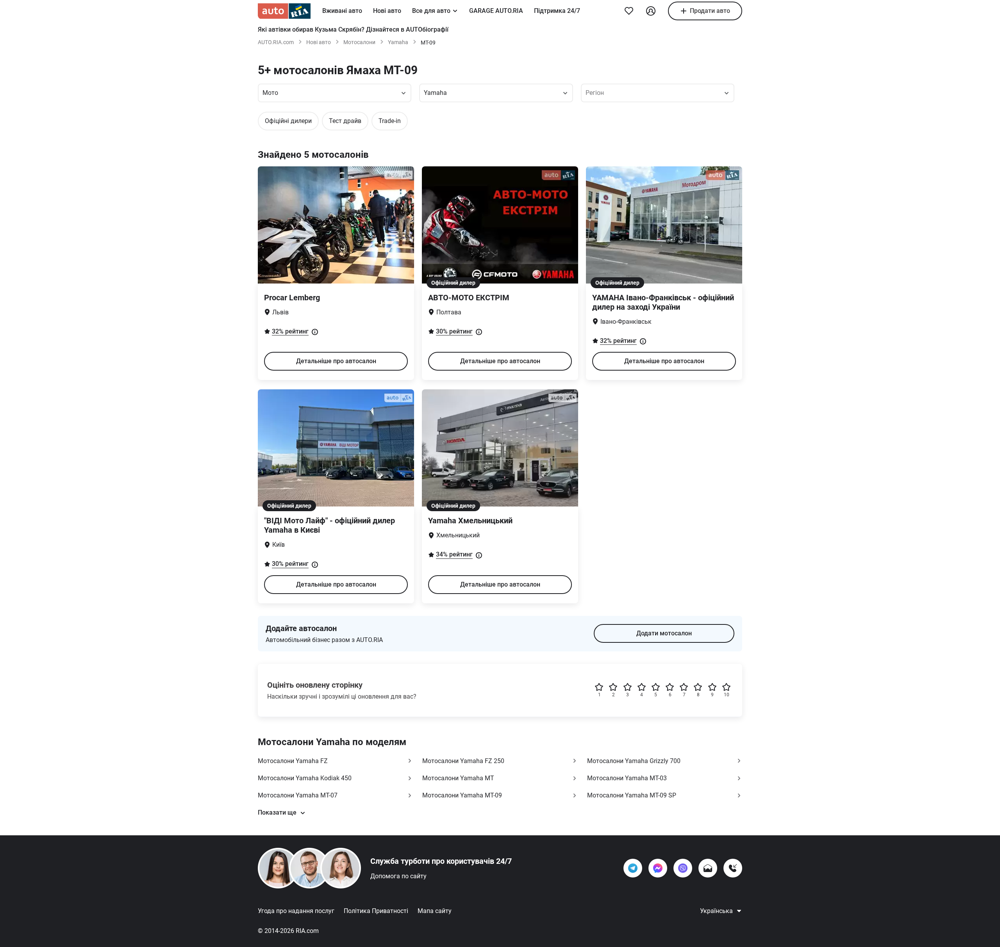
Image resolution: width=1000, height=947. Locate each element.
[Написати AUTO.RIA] (707, 868)
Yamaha (398, 42)
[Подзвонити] (732, 868)
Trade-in (390, 121)
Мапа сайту (435, 911)
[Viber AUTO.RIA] (682, 868)
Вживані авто (342, 10)
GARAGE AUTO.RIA (496, 10)
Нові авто (387, 10)
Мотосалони (359, 42)
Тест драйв (345, 121)
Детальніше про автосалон (336, 361)
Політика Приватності (376, 911)
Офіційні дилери (288, 121)
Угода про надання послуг (296, 911)
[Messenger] (657, 868)
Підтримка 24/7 (557, 10)
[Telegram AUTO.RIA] (632, 868)
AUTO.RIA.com (276, 42)
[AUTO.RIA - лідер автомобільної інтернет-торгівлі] (284, 11)
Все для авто (431, 10)
